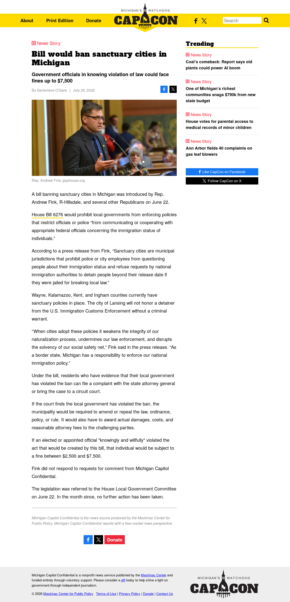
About (26, 20)
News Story (48, 43)
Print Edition (59, 20)
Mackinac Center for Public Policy (68, 593)
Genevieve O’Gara (52, 90)
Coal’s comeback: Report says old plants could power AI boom (219, 65)
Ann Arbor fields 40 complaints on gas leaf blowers (219, 151)
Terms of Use (106, 593)
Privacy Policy (129, 593)
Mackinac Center (153, 575)
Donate (93, 20)
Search (266, 20)
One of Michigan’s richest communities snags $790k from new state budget (221, 94)
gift (123, 580)
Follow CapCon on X (224, 180)
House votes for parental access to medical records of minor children (219, 124)
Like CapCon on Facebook (223, 171)
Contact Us (164, 593)
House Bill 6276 (47, 214)
